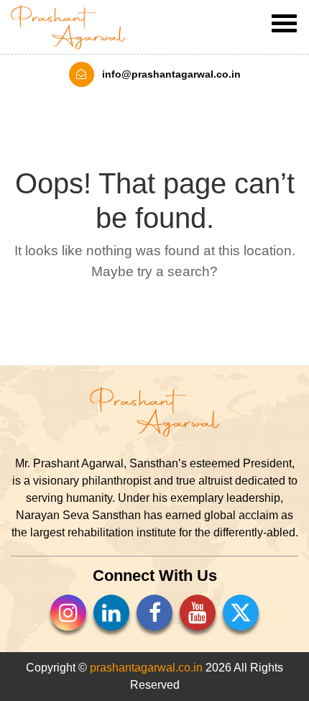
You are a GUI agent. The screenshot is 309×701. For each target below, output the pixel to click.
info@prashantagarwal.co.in (170, 74)
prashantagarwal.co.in (146, 667)
